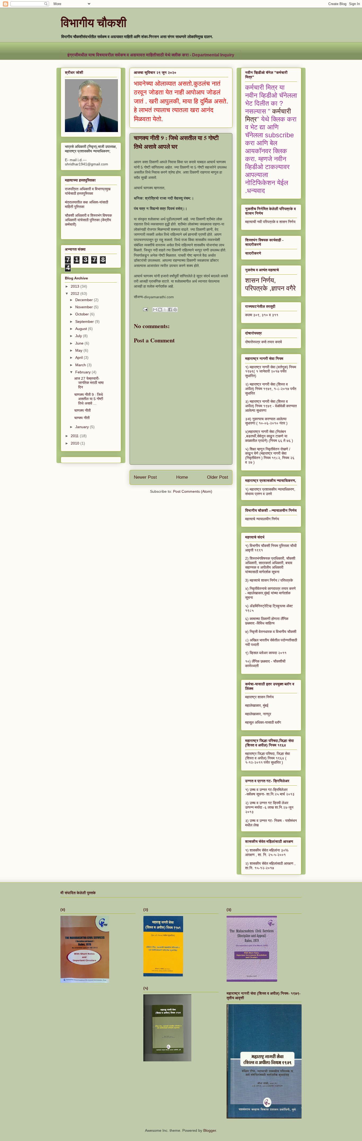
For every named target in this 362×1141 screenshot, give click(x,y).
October (82, 314)
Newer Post (145, 477)
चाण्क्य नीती (82, 418)
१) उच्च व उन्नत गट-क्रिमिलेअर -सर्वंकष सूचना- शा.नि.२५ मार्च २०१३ (269, 791)
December (84, 300)
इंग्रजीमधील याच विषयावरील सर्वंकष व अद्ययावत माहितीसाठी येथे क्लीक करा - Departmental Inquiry (150, 55)
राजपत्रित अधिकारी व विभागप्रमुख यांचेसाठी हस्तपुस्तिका (88, 191)
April (79, 357)
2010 (75, 443)
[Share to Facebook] (170, 309)
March (81, 365)
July (79, 336)
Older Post (217, 477)
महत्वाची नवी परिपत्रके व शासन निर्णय (270, 222)
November (84, 307)
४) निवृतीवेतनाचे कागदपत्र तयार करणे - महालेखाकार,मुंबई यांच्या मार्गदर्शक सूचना (270, 593)
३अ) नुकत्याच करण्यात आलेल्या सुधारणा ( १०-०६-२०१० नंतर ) (266, 421)
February (83, 372)
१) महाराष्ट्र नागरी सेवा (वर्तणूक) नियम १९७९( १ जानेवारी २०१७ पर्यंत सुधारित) (270, 371)
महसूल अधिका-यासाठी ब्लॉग (263, 722)
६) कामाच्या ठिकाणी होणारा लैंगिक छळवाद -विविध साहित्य (266, 621)
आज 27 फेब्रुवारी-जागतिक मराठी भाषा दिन (89, 383)
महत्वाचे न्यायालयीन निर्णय (262, 519)
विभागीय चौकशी (93, 22)
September (85, 321)
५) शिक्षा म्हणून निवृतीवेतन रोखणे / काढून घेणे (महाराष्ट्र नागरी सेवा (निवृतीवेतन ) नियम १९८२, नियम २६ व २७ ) (269, 455)
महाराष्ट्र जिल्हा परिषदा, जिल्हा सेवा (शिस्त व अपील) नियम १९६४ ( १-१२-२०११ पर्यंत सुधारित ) (267, 758)
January (82, 427)
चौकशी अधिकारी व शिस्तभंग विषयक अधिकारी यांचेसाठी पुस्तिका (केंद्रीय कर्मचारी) (88, 220)
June (80, 343)
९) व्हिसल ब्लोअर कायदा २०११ (265, 653)
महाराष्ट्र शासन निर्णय (259, 697)
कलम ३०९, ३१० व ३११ (261, 315)
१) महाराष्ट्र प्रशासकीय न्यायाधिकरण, (270, 489)
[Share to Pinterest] (175, 309)
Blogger (209, 1130)
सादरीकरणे (253, 253)
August (81, 329)
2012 (75, 293)
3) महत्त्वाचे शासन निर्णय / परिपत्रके (269, 580)
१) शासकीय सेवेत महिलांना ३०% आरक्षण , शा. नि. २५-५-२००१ (266, 852)
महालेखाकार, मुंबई (256, 705)
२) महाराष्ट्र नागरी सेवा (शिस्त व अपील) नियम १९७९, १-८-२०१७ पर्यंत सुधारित (270, 388)
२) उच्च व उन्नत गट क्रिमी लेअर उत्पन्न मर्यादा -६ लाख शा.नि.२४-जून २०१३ (269, 807)
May (79, 350)
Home (182, 477)
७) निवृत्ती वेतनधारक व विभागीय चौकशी (270, 632)
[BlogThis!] (160, 309)
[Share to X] (165, 309)
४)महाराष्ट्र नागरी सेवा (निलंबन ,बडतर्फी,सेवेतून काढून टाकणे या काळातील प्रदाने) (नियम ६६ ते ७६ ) (269, 436)
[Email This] (155, 309)
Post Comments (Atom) (192, 491)
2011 (75, 436)
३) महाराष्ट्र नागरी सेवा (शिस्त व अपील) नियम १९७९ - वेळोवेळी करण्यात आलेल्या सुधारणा (271, 406)
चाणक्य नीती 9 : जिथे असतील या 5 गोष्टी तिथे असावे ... (88, 399)
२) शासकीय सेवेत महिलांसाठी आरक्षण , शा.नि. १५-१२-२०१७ (270, 865)
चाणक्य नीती (82, 410)
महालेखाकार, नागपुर (258, 714)
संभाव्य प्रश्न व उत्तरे (258, 494)
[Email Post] (145, 309)
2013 (75, 286)
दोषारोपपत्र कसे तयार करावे (263, 342)
